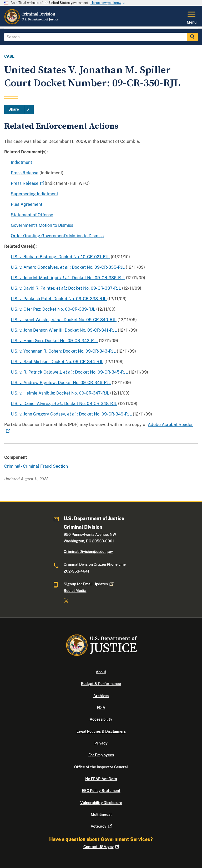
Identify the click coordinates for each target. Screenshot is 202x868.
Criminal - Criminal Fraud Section (36, 466)
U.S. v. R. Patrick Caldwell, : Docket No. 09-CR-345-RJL (69, 372)
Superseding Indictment (34, 193)
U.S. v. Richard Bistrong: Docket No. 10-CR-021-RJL (60, 256)
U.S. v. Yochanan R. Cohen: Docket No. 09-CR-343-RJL (63, 351)
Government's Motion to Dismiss (42, 225)
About (101, 672)
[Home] (31, 23)
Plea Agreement (26, 204)
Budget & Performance (101, 684)
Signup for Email (86, 584)
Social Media (75, 591)
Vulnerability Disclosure (101, 803)
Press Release (24, 172)
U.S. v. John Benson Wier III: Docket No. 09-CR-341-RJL (64, 330)
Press (24, 183)
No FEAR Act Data (101, 779)
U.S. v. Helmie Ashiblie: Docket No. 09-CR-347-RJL (60, 393)
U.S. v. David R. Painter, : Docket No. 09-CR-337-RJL (66, 288)
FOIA (101, 707)
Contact (98, 847)
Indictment (21, 162)
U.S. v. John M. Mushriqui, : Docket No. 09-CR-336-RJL (68, 277)
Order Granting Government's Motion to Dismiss (57, 235)
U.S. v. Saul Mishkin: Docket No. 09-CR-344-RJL (57, 361)
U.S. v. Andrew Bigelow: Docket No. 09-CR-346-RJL (61, 382)
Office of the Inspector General (101, 767)
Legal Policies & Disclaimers (101, 731)
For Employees (101, 755)
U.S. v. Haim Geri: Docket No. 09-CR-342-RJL (54, 340)
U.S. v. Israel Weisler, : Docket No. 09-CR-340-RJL (64, 319)
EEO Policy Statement (101, 791)
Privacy (101, 743)
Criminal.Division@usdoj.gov (88, 551)
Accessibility (101, 719)
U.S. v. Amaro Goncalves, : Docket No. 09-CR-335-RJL (68, 267)
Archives (101, 696)
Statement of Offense (32, 214)
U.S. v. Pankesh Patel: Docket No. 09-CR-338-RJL (59, 298)
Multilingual (101, 814)
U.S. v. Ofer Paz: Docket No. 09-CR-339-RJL (53, 309)
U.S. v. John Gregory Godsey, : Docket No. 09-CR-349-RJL (71, 414)
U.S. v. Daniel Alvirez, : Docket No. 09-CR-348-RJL (64, 403)
